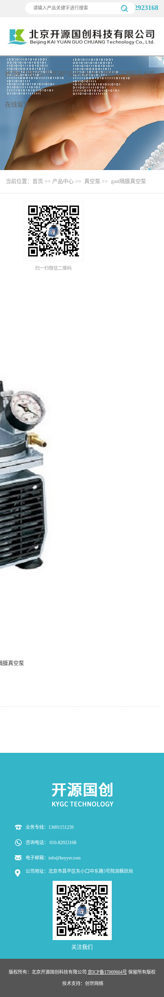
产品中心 (73, 74)
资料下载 (119, 74)
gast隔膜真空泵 (128, 181)
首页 (11, 74)
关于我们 (28, 74)
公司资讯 (51, 74)
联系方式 (142, 74)
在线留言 (17, 104)
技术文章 (96, 74)
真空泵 (92, 181)
